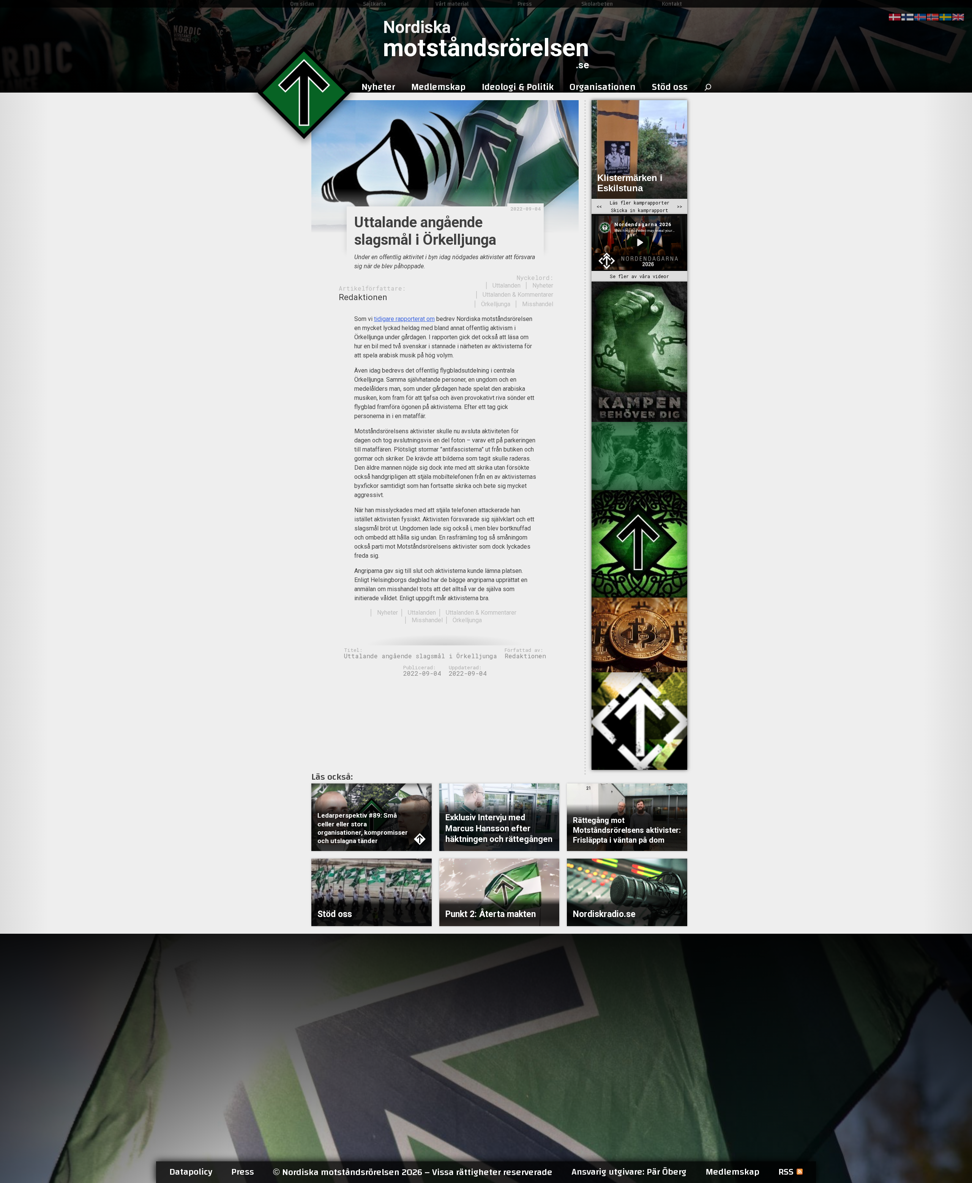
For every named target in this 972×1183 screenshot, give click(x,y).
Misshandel (537, 304)
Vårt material (452, 4)
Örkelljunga (495, 304)
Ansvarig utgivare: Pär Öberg (628, 1172)
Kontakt (672, 4)
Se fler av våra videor (639, 276)
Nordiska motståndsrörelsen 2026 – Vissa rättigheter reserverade (412, 1172)
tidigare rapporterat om (404, 318)
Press (525, 4)
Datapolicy (190, 1172)
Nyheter (542, 285)
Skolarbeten (597, 4)
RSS (786, 1172)
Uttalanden (506, 285)
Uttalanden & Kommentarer (518, 294)
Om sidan (302, 4)
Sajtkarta (374, 4)
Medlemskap (732, 1172)
